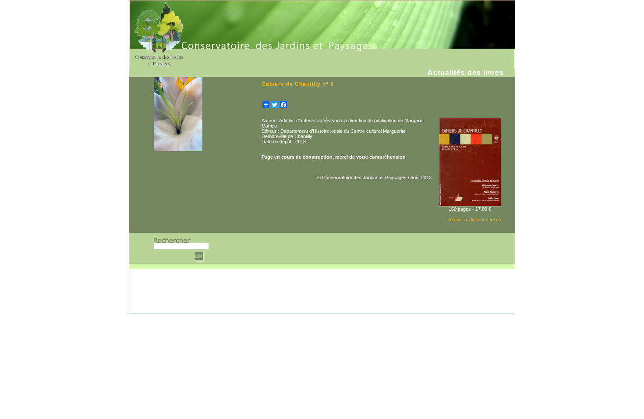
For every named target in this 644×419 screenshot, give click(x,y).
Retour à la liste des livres (473, 219)
